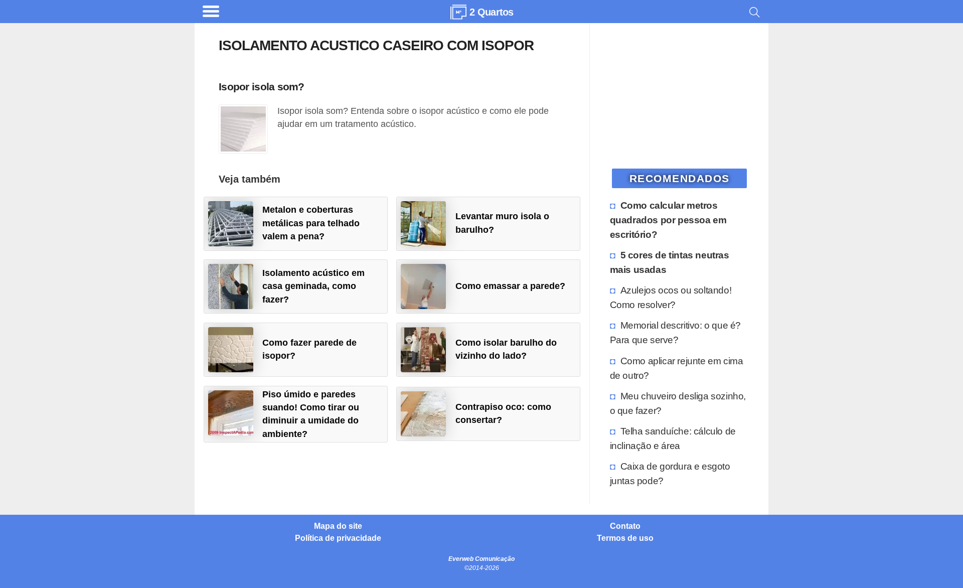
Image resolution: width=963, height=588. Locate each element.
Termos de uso (625, 538)
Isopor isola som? (261, 86)
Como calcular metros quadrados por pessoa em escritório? (668, 220)
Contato (625, 526)
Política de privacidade (338, 538)
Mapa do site (338, 526)
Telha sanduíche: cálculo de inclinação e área (673, 438)
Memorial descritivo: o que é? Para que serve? (675, 332)
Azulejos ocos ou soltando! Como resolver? (671, 297)
